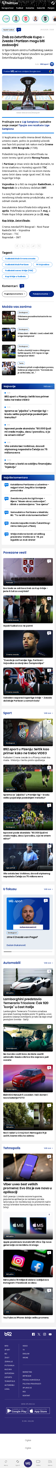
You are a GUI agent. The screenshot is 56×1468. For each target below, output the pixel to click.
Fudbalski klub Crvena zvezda (20, 258)
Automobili (10, 1385)
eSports (8, 1377)
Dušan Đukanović (16, 945)
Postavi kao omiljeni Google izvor (22, 71)
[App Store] (39, 1411)
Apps (8, 1178)
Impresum (27, 1376)
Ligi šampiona (30, 121)
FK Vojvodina (42, 264)
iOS (7, 1312)
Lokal (7, 1389)
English (26, 1354)
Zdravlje (9, 1361)
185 (6, 523)
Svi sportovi (7, 8)
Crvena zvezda (12, 620)
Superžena (9, 1373)
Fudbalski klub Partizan (17, 264)
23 (49, 598)
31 (13, 330)
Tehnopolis (10, 1381)
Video (25, 1346)
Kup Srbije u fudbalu (15, 276)
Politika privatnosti (32, 1384)
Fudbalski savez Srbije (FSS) (19, 270)
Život (7, 1357)
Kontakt (26, 1395)
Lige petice (10, 789)
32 (13, 364)
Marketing (27, 1372)
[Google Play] (16, 1411)
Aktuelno (10, 993)
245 (6, 512)
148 (6, 534)
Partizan (9, 582)
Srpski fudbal (8, 30)
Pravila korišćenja (31, 1380)
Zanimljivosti (11, 1048)
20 (49, 633)
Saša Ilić (41, 8)
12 (13, 347)
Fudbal (19, 8)
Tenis (21, 363)
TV (24, 1350)
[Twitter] (39, 1334)
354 (6, 484)
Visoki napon (11, 1089)
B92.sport (44, 64)
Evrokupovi (23, 312)
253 (6, 498)
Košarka (30, 8)
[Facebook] (33, 1334)
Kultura (8, 1369)
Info (6, 1346)
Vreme (25, 1357)
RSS (24, 1391)
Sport (7, 1350)
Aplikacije (27, 1388)
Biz (6, 1354)
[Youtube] (50, 1334)
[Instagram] (44, 1334)
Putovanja (9, 1365)
